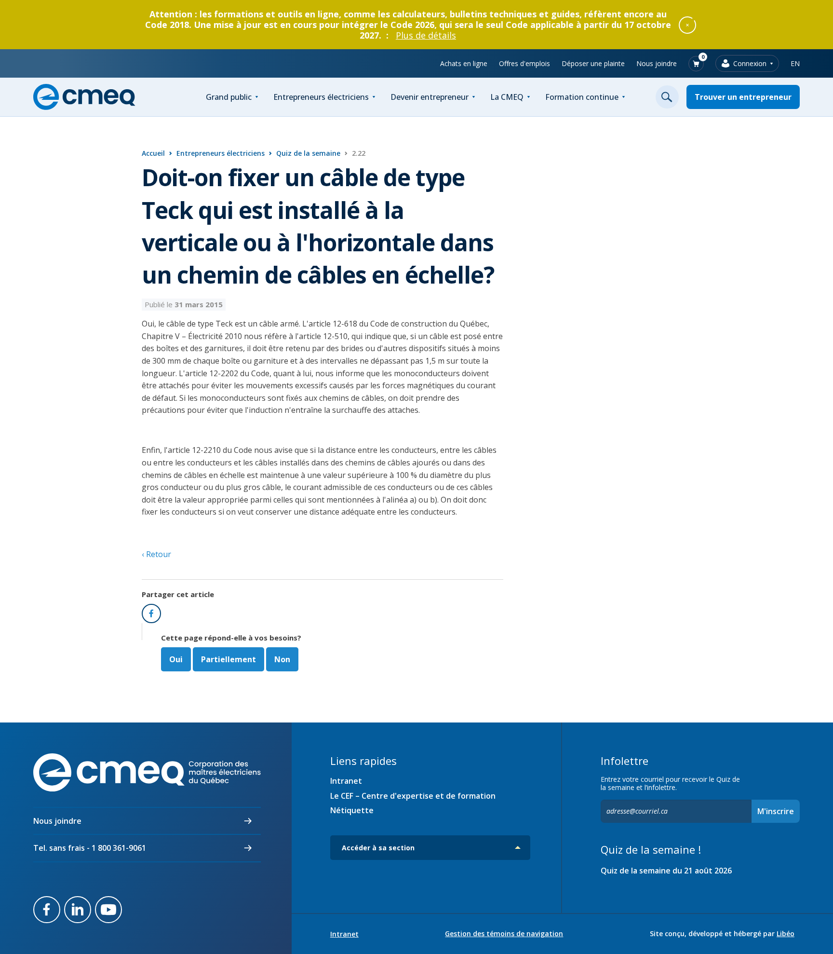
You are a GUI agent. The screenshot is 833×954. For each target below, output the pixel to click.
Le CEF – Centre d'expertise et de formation (413, 795)
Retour (157, 554)
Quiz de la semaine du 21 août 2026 (666, 870)
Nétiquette (352, 810)
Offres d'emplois (524, 63)
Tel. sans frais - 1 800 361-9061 (89, 848)
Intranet (346, 781)
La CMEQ (507, 97)
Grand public (229, 97)
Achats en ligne (463, 63)
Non (282, 659)
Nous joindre (656, 63)
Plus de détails (426, 35)
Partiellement (228, 659)
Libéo (785, 933)
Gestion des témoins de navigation (504, 933)
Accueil (153, 153)
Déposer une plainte (593, 63)
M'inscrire (775, 811)
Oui (176, 659)
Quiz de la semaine (308, 153)
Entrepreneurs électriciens (321, 97)
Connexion (749, 63)
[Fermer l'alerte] (687, 24)
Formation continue (581, 97)
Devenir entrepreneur (429, 97)
